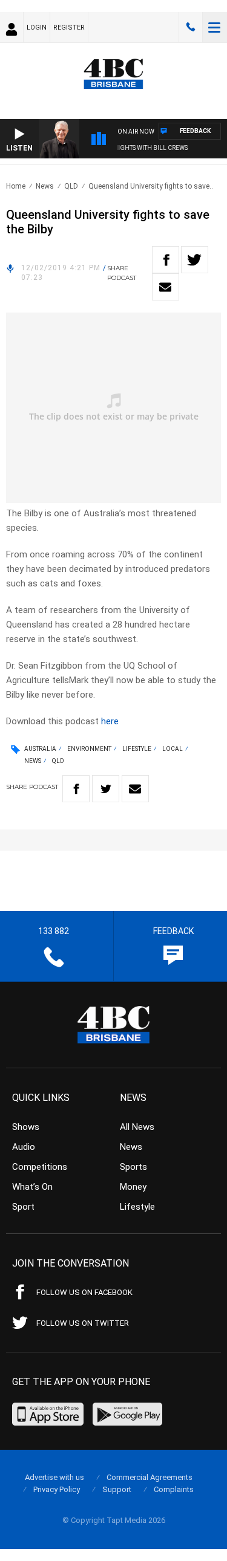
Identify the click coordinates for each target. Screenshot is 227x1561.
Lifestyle (136, 748)
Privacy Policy (56, 1489)
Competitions (39, 1166)
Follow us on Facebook (84, 1292)
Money (133, 1186)
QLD (71, 186)
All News (137, 1126)
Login (37, 27)
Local (172, 748)
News (45, 186)
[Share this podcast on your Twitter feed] (194, 259)
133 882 (190, 27)
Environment (89, 748)
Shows (25, 1126)
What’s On (32, 1186)
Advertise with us (54, 1477)
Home (15, 186)
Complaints (174, 1489)
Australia (40, 748)
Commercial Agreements (149, 1477)
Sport (23, 1206)
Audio (23, 1146)
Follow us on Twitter (82, 1323)
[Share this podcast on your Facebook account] (165, 259)
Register (69, 27)
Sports (133, 1166)
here (110, 721)
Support (116, 1489)
